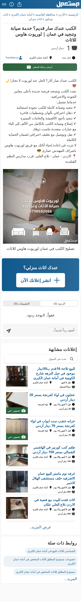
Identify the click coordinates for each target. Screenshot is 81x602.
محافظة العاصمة (45, 14)
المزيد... (70, 579)
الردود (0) (59, 303)
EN (4, 4)
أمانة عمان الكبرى (21, 14)
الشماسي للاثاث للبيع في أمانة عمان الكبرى (51, 551)
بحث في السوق (57, 359)
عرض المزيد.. (40, 526)
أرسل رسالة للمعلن (42, 67)
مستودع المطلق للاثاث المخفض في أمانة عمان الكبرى (45, 572)
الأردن (61, 14)
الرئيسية (73, 14)
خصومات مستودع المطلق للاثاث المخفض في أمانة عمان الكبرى (44, 561)
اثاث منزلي (35, 19)
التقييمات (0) (22, 303)
